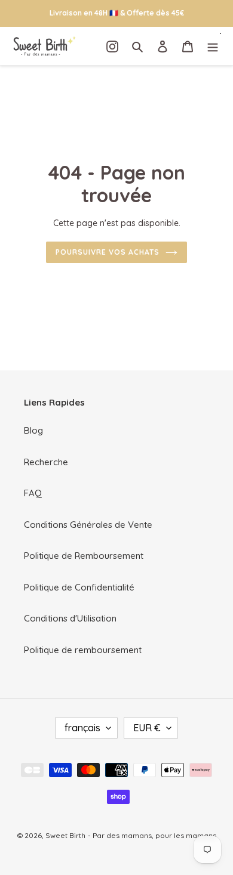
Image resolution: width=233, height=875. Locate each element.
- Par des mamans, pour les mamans (152, 835)
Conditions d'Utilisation (70, 618)
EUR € (147, 728)
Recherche (46, 462)
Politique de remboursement (83, 650)
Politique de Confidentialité (79, 587)
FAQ (33, 493)
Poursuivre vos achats (107, 252)
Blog (33, 430)
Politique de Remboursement (83, 555)
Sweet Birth (65, 835)
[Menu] (212, 46)
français (82, 728)
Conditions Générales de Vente (88, 524)
